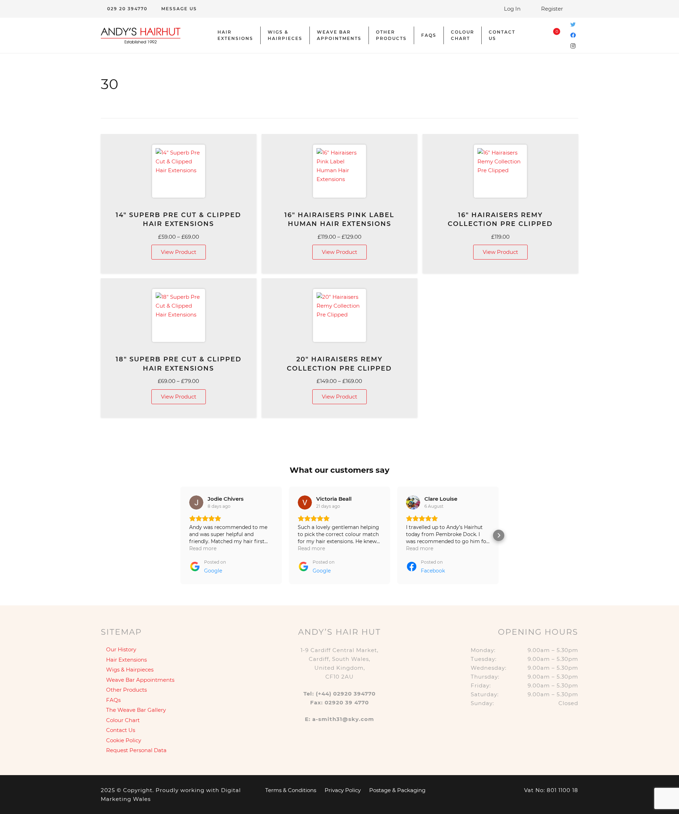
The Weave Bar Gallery (136, 710)
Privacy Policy (343, 790)
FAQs (113, 700)
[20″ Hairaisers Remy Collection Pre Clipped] (339, 315)
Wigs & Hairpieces (129, 669)
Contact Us (120, 730)
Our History (121, 649)
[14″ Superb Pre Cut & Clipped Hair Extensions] (178, 171)
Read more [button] (202, 548)
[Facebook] (573, 35)
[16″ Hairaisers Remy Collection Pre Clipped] (500, 171)
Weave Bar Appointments (140, 679)
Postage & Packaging (397, 790)
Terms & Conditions (290, 790)
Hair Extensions (126, 659)
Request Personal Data (136, 750)
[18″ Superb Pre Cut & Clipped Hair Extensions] (178, 315)
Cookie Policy (123, 740)
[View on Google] (196, 502)
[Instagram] (573, 46)
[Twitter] (573, 24)
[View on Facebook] (305, 502)
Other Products (126, 689)
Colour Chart (123, 720)
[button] (180, 535)
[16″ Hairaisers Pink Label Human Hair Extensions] (339, 171)
